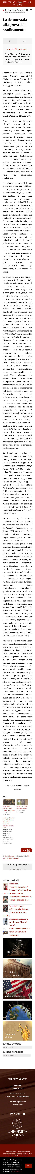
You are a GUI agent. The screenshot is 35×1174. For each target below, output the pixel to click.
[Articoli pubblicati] (24, 41)
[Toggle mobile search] (27, 10)
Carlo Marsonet (17, 49)
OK (28, 1165)
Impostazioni (16, 1171)
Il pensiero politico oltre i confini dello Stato (8, 808)
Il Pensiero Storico (11, 1151)
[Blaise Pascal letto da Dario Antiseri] (22, 802)
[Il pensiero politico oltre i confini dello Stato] (9, 802)
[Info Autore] (10, 41)
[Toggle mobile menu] (31, 10)
